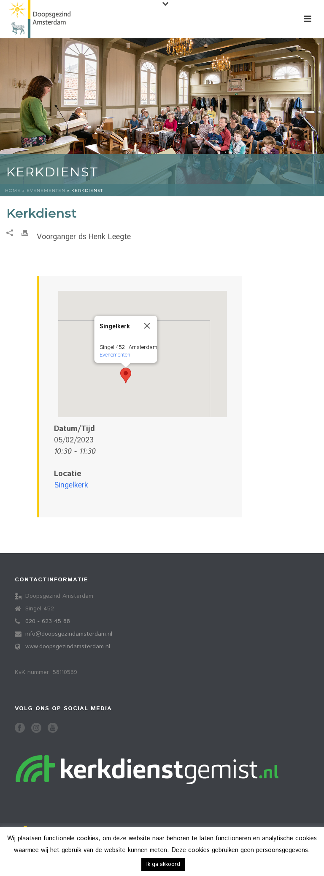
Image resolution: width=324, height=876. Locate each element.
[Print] (29, 233)
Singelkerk (71, 485)
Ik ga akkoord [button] (163, 864)
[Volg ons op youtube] (53, 728)
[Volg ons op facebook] (20, 728)
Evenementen (46, 190)
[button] (125, 375)
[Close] (147, 326)
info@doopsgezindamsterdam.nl (68, 634)
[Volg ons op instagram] (36, 728)
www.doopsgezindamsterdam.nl (67, 646)
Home (13, 190)
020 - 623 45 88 (47, 621)
